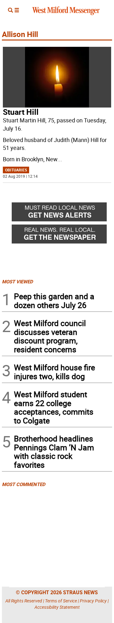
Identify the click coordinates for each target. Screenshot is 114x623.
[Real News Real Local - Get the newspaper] (62, 236)
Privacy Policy (93, 601)
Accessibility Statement (57, 607)
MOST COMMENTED (23, 484)
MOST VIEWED (17, 281)
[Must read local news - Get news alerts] (62, 213)
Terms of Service (61, 601)
